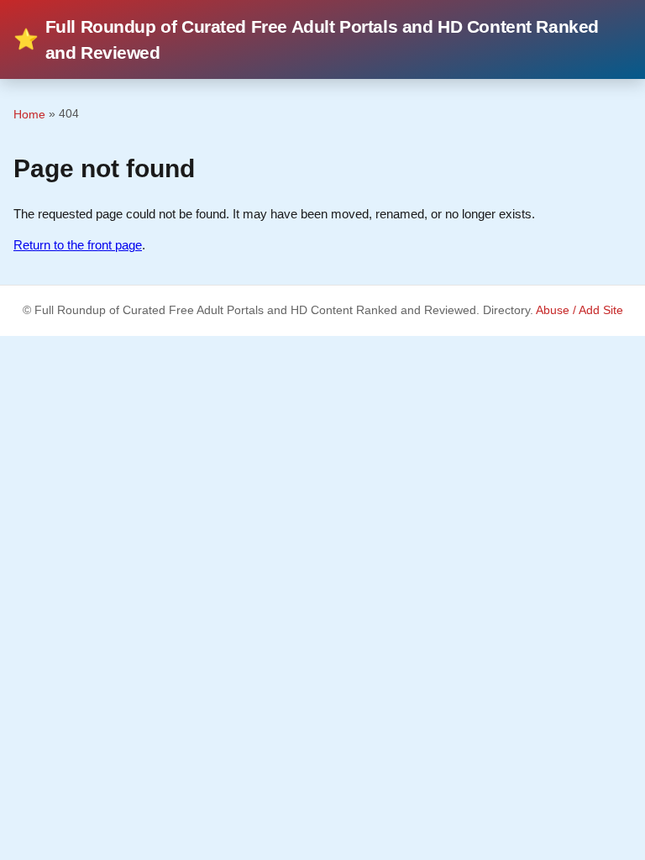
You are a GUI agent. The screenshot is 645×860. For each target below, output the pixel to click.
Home (29, 114)
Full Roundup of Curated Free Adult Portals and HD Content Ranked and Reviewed (306, 39)
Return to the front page (77, 245)
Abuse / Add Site (579, 310)
